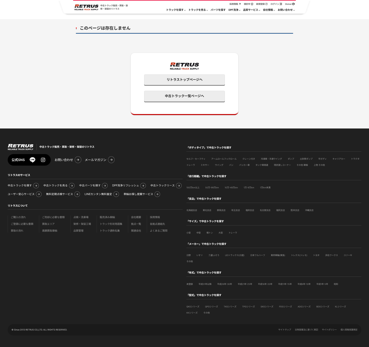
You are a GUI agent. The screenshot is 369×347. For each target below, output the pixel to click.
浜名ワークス (331, 255)
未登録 (189, 284)
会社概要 (136, 217)
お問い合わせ (64, 160)
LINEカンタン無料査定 (98, 194)
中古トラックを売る (55, 185)
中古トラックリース (162, 185)
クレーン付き (248, 159)
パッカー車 (244, 165)
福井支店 (250, 210)
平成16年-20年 (265, 284)
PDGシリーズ (285, 306)
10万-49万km (231, 187)
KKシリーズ (192, 313)
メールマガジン (95, 160)
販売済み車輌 (107, 217)
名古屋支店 (265, 210)
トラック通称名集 (110, 230)
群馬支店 (221, 210)
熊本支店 (295, 210)
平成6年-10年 (304, 284)
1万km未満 (265, 187)
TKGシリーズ (230, 306)
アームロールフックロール (224, 159)
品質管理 (78, 230)
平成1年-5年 (322, 284)
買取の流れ (17, 230)
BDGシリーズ (322, 306)
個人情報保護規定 (349, 330)
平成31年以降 (205, 284)
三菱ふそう (214, 255)
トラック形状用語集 (111, 224)
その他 (189, 261)
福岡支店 (280, 210)
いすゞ (199, 255)
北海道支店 (191, 210)
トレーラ (190, 165)
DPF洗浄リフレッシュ (125, 185)
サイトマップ (284, 330)
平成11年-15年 (285, 284)
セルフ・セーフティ (195, 159)
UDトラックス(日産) (234, 255)
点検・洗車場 (80, 217)
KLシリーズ (340, 306)
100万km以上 (192, 187)
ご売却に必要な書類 (53, 217)
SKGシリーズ (267, 306)
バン (231, 165)
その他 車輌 (302, 165)
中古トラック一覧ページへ (184, 96)
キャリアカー (338, 159)
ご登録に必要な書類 (22, 224)
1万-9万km (249, 187)
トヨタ (316, 255)
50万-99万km (212, 187)
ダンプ (291, 159)
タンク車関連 (261, 165)
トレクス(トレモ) (299, 255)
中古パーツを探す (90, 185)
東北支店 (207, 210)
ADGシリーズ (304, 306)
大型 (221, 233)
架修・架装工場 (82, 224)
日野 (188, 255)
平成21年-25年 (245, 284)
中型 (198, 233)
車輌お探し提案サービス (138, 194)
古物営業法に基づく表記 (306, 330)
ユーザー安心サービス (21, 194)
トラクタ (355, 159)
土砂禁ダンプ (306, 159)
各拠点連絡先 (157, 224)
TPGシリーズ (248, 306)
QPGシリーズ (211, 306)
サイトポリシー (329, 330)
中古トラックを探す (20, 185)
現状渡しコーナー (282, 165)
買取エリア (48, 224)
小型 (188, 233)
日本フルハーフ (257, 255)
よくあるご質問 (158, 230)
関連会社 (136, 230)
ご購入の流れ (18, 217)
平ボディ (322, 159)
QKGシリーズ (192, 306)
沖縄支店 (309, 210)
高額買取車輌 (49, 230)
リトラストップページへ (185, 79)
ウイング (219, 165)
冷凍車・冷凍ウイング (271, 159)
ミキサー (205, 165)
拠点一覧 (136, 224)
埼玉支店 (235, 210)
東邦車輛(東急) (278, 255)
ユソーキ (348, 255)
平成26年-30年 (224, 284)
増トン (209, 233)
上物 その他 (319, 165)
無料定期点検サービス (59, 194)
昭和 (336, 284)
